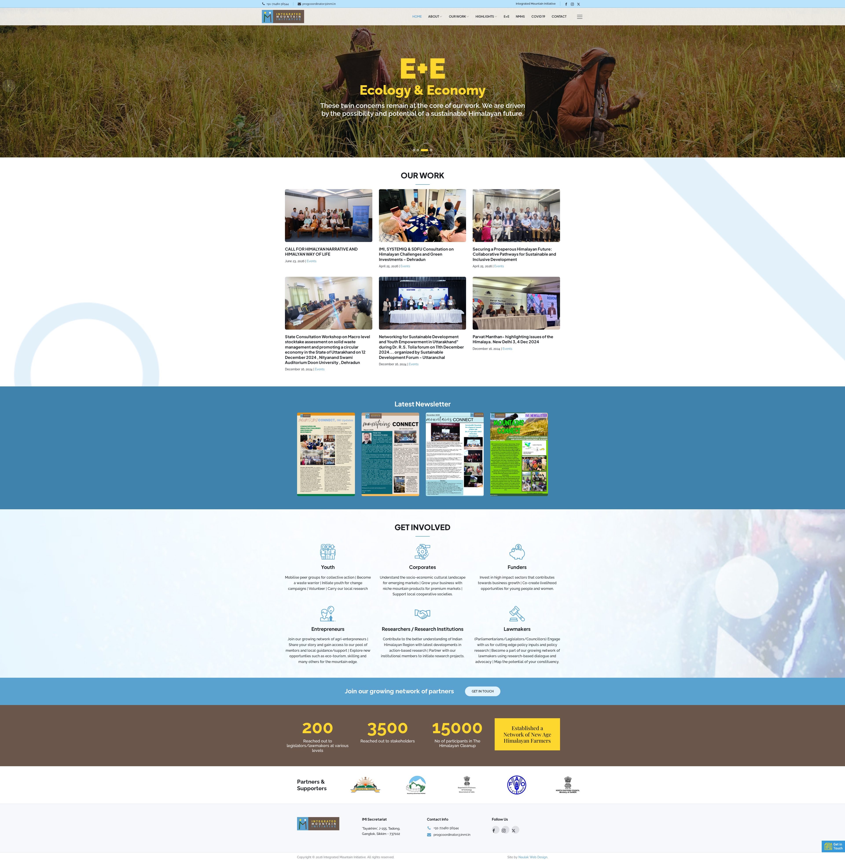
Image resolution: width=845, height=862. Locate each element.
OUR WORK (457, 16)
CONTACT (559, 16)
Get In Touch (483, 691)
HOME (417, 16)
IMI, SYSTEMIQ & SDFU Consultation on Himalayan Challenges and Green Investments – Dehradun (416, 254)
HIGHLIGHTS (485, 16)
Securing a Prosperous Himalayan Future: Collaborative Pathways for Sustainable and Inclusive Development (514, 254)
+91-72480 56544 (277, 3)
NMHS (520, 16)
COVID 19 (538, 16)
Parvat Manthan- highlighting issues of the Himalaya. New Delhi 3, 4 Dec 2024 (513, 339)
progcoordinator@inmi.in (319, 3)
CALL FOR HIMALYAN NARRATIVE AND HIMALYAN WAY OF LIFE (321, 251)
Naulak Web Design (532, 857)
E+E (506, 16)
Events (311, 261)
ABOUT (433, 16)
